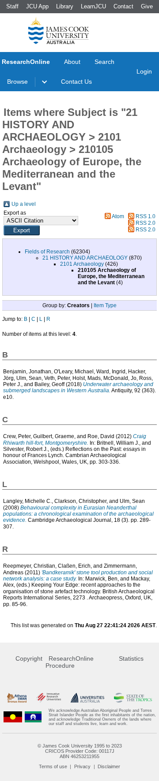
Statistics (131, 658)
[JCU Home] (58, 30)
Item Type (105, 305)
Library (64, 6)
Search (104, 61)
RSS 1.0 (145, 216)
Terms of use (53, 766)
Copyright (28, 658)
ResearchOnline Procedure (69, 662)
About (72, 61)
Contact (123, 6)
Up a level (23, 204)
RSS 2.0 (145, 223)
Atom (118, 216)
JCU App (37, 6)
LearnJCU (93, 6)
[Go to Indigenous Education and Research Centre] (12, 717)
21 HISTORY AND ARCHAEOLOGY (85, 258)
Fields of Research (47, 252)
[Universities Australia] (87, 698)
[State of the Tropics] (133, 698)
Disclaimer (109, 766)
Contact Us (76, 81)
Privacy (82, 766)
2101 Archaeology (82, 264)
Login (144, 71)
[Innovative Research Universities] (48, 698)
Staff (12, 6)
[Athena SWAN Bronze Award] (16, 698)
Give (147, 6)
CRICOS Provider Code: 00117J (79, 751)
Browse (17, 81)
